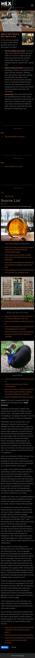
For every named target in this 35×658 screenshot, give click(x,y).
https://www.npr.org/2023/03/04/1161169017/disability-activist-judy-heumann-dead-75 (19, 629)
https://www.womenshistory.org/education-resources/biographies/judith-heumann (19, 640)
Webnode (21, 655)
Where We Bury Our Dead (14, 68)
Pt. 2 (2, 163)
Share (6, 647)
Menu (32, 5)
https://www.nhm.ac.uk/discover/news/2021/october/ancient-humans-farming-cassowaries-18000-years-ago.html (19, 391)
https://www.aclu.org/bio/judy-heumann (19, 635)
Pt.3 (2, 192)
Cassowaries (9, 94)
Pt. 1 (2, 133)
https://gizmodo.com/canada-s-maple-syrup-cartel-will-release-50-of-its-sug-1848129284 (18, 257)
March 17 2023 (6, 34)
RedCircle (21, 128)
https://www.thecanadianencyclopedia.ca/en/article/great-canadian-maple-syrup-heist (19, 264)
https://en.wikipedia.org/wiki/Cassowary (19, 397)
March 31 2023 (11, 36)
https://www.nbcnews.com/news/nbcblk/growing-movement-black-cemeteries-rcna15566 (19, 334)
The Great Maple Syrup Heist (15, 136)
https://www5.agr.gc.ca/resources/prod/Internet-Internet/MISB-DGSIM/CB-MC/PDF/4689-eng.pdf (19, 249)
